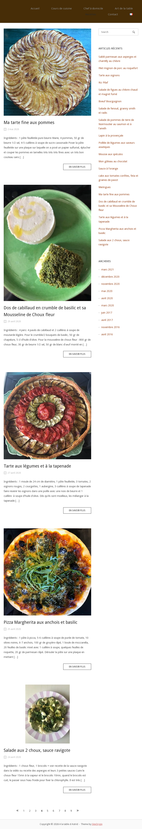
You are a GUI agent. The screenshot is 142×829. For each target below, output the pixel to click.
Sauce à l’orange (108, 168)
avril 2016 (107, 334)
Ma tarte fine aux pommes (29, 122)
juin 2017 (106, 312)
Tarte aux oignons (109, 75)
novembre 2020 (110, 283)
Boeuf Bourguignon (110, 101)
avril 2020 (107, 298)
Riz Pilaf (103, 82)
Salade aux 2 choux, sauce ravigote (37, 750)
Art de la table (124, 8)
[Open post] (47, 72)
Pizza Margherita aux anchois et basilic (40, 622)
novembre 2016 (110, 327)
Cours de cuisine (61, 8)
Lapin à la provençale (111, 135)
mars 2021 (107, 269)
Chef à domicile (93, 8)
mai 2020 (106, 291)
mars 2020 (107, 305)
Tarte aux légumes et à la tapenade (37, 466)
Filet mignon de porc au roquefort (118, 68)
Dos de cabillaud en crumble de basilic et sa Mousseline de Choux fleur (118, 205)
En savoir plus (77, 167)
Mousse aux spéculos (111, 154)
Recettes (90, 14)
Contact (113, 14)
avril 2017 (107, 320)
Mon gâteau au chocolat (113, 161)
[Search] (133, 32)
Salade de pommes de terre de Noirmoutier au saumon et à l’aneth (116, 124)
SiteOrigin (97, 824)
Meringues (105, 187)
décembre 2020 (110, 276)
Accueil (35, 8)
